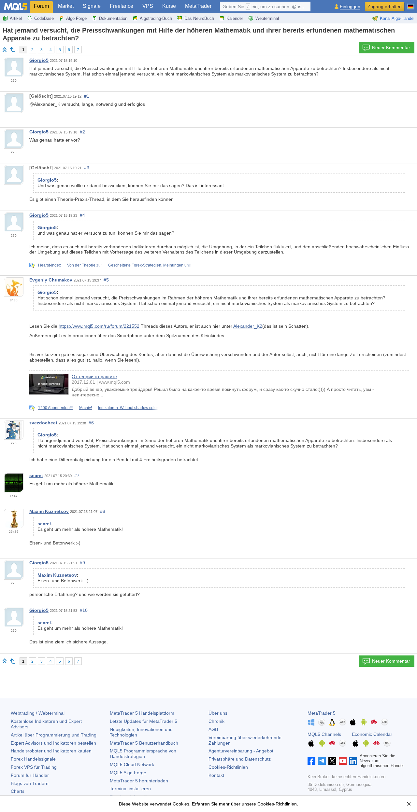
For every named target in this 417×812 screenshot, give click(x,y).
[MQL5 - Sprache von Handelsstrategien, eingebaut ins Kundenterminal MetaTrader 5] (15, 6)
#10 (84, 610)
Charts (17, 791)
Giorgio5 (39, 60)
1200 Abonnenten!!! (55, 408)
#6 (91, 422)
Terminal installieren (130, 788)
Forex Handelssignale (33, 759)
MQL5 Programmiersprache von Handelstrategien (143, 753)
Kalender (234, 18)
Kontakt (216, 775)
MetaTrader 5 (322, 713)
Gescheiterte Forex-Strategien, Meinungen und (149, 265)
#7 (76, 475)
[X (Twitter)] (332, 761)
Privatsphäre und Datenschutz (239, 759)
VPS (147, 6)
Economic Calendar (372, 734)
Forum (41, 6)
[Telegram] (322, 761)
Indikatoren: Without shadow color (128, 408)
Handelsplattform (142, 713)
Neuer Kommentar (391, 47)
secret (36, 475)
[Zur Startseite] (5, 49)
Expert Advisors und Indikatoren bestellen (53, 743)
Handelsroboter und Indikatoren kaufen (51, 750)
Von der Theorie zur (84, 265)
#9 (82, 562)
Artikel (16, 18)
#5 (106, 279)
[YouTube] (343, 761)
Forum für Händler (30, 775)
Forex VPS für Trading (34, 767)
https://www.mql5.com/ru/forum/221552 (99, 326)
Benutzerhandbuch (144, 743)
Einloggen (350, 6)
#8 (102, 511)
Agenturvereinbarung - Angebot (240, 750)
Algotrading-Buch (156, 18)
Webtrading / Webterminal (38, 713)
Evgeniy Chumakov (50, 279)
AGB (213, 729)
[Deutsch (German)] (410, 4)
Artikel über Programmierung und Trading (53, 734)
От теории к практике (94, 376)
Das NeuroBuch (199, 18)
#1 (86, 96)
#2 (82, 131)
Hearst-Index (49, 265)
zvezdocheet (43, 422)
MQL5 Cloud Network (132, 764)
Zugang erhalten (384, 6)
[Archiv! (85, 408)
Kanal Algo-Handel (397, 18)
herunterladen (139, 780)
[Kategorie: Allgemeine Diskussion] (12, 49)
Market (66, 6)
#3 (86, 167)
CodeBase (44, 18)
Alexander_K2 (247, 326)
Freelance (121, 6)
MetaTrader (198, 6)
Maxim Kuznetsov (49, 511)
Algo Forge (76, 18)
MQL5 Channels (324, 734)
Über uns (217, 713)
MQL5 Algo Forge (128, 772)
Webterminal (267, 18)
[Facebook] (311, 761)
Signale (92, 6)
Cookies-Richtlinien (228, 767)
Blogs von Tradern (30, 783)
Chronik (216, 721)
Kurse (169, 6)
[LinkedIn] (353, 761)
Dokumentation (113, 18)
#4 (82, 215)
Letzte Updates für (143, 721)
